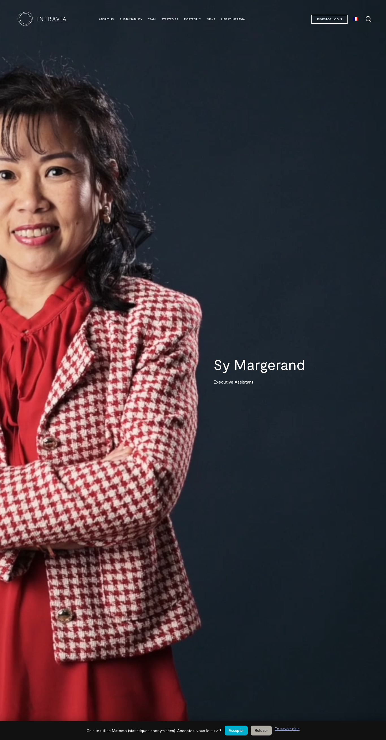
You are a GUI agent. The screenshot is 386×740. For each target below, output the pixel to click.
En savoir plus (287, 728)
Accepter (236, 730)
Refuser (261, 730)
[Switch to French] (355, 19)
